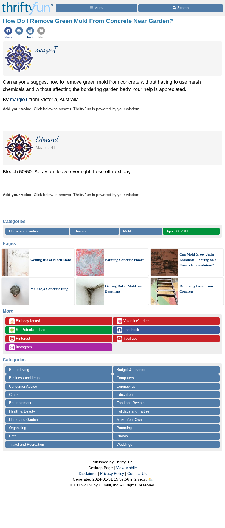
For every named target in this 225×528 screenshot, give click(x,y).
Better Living (19, 370)
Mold (127, 231)
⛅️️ (150, 479)
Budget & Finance (131, 370)
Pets (12, 436)
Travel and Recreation (26, 444)
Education (125, 395)
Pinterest (22, 338)
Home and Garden (23, 231)
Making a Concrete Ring (49, 289)
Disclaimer (88, 473)
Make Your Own (129, 420)
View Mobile (126, 467)
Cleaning (80, 231)
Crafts (14, 395)
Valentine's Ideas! (134, 321)
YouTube (129, 338)
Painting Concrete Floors (124, 260)
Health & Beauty (22, 411)
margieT (19, 99)
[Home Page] (27, 3)
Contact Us (137, 473)
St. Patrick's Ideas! (28, 330)
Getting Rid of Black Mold (50, 260)
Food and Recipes (131, 403)
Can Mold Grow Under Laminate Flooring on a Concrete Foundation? (197, 259)
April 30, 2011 (177, 231)
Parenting (124, 428)
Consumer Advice (23, 386)
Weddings (124, 444)
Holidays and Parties (133, 411)
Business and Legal (24, 378)
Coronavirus (126, 386)
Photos (122, 436)
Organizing (17, 428)
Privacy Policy (112, 473)
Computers (125, 378)
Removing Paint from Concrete (196, 289)
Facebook (130, 330)
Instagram (23, 347)
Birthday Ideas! (25, 321)
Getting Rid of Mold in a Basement (123, 289)
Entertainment (20, 403)
